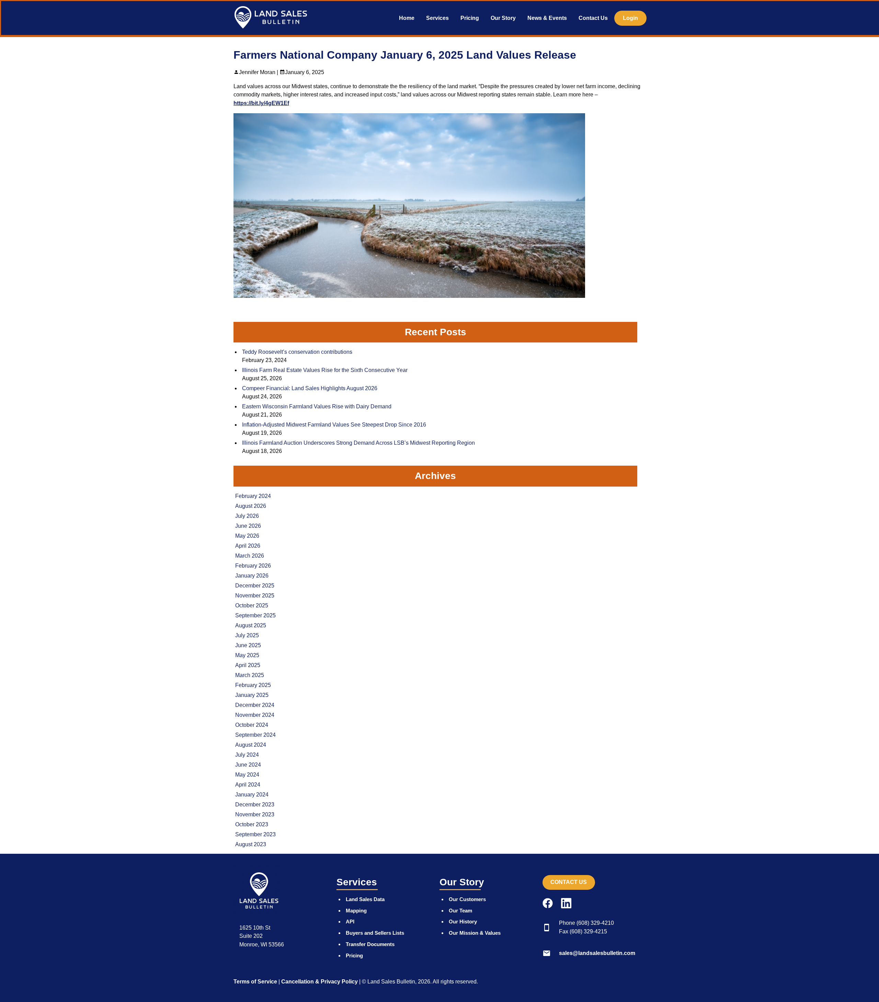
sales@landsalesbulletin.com (597, 953)
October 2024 (251, 725)
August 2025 (250, 625)
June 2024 (248, 765)
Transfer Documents (370, 944)
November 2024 (254, 715)
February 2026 (253, 566)
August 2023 (250, 844)
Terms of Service (255, 981)
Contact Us (593, 18)
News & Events (547, 18)
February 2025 (253, 685)
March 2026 (249, 556)
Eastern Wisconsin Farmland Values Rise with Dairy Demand (316, 406)
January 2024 (252, 794)
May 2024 (247, 775)
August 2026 (250, 506)
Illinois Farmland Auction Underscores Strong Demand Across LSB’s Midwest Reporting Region (358, 443)
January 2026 (252, 576)
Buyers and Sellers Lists (375, 933)
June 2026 (248, 526)
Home (406, 18)
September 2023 (255, 834)
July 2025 (247, 635)
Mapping (356, 910)
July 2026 (247, 516)
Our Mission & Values (475, 933)
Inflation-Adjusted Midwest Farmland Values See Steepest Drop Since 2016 (334, 425)
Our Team (460, 910)
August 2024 (250, 745)
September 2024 (255, 735)
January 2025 (252, 695)
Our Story (503, 18)
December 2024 (254, 705)
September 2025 (255, 615)
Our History (463, 921)
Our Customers (467, 899)
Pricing (469, 18)
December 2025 (254, 586)
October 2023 (251, 824)
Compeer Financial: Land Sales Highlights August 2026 (309, 388)
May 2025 (247, 655)
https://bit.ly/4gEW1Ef (261, 103)
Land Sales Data (365, 899)
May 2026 (247, 536)
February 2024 (253, 496)
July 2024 (247, 755)
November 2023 (254, 814)
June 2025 (248, 645)
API (350, 921)
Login (630, 18)
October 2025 (251, 605)
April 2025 (247, 665)
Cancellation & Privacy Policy (319, 981)
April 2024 (247, 785)
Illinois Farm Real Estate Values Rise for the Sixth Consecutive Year (325, 370)
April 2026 (247, 546)
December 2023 (254, 804)
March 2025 (249, 675)
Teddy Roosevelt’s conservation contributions (297, 352)
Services (437, 18)
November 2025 (254, 595)
